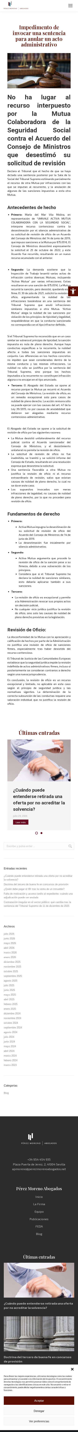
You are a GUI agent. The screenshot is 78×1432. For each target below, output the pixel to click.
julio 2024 (9, 1037)
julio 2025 (9, 985)
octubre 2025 (11, 971)
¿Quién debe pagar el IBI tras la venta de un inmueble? (34, 889)
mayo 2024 (10, 1046)
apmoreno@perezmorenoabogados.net (39, 1169)
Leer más (21, 822)
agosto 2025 (10, 980)
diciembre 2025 (12, 962)
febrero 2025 (10, 1004)
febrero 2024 (10, 1060)
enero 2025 (10, 1008)
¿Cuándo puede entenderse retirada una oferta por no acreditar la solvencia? (38, 877)
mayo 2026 (10, 943)
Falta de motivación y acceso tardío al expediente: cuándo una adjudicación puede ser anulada (38, 895)
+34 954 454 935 (39, 1159)
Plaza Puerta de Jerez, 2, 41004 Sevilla (39, 1164)
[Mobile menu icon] (70, 5)
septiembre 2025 (13, 976)
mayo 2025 (10, 994)
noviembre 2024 (12, 1018)
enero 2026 (10, 957)
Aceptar (39, 1400)
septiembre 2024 (13, 1027)
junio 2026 (9, 938)
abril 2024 (9, 1051)
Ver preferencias (39, 1421)
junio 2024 (9, 1041)
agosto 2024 (10, 1032)
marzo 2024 (10, 1055)
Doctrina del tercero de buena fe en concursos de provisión (36, 884)
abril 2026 (9, 947)
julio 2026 (9, 933)
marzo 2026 (10, 952)
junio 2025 (9, 990)
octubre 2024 (11, 1022)
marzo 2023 (10, 1065)
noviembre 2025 (12, 966)
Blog (6, 1093)
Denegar (39, 1411)
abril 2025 (9, 999)
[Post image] (39, 760)
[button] (73, 291)
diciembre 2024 (12, 1013)
